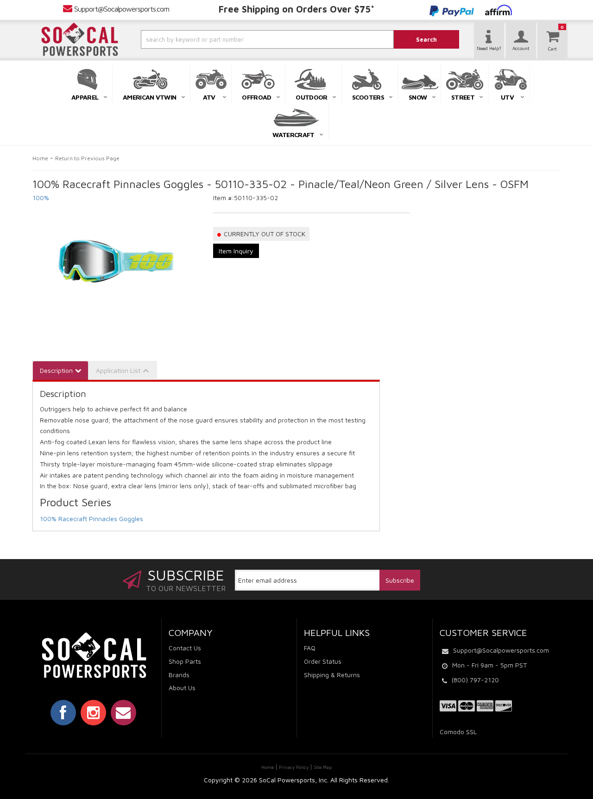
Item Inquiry (236, 251)
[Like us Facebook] (63, 712)
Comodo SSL (458, 732)
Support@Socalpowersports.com (121, 9)
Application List (118, 370)
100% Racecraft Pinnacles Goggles (91, 518)
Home (40, 158)
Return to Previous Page (87, 158)
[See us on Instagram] (93, 712)
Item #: (223, 197)
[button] (242, 39)
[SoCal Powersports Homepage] (79, 39)
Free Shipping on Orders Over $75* (296, 9)
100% (40, 197)
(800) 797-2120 (475, 680)
